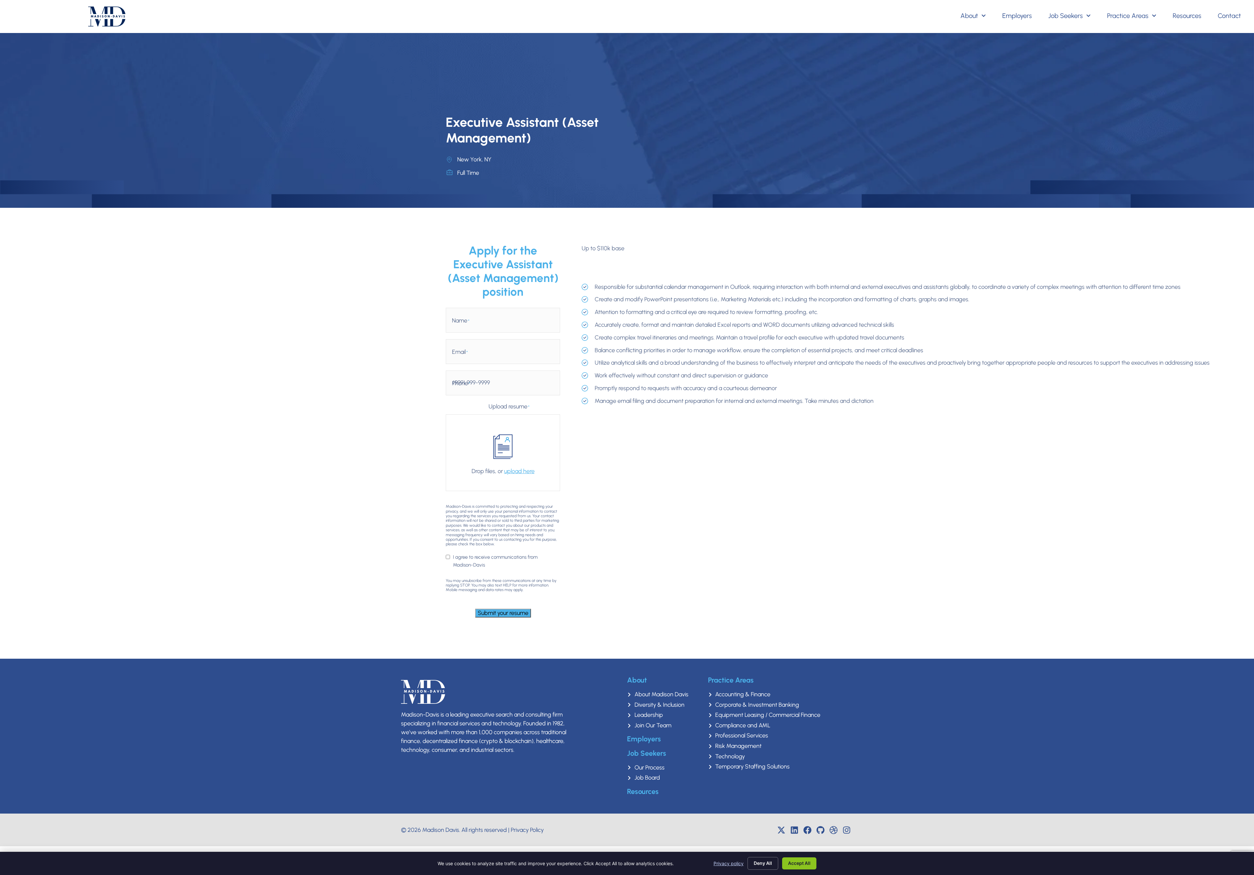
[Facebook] (807, 829)
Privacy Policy (527, 830)
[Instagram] (846, 829)
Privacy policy (729, 863)
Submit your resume (503, 613)
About (969, 16)
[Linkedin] (794, 829)
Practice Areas (1128, 16)
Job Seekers (1065, 16)
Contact (1229, 16)
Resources (1187, 16)
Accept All (799, 863)
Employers (1017, 16)
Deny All (763, 863)
